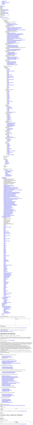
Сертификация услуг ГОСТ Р (11, 30)
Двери (8, 93)
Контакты (3, 4)
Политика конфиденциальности (11, 405)
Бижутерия (8, 106)
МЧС (6, 172)
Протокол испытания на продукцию (12, 24)
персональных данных (23, 327)
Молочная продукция (10, 79)
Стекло (8, 100)
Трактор (8, 141)
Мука (8, 80)
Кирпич (8, 95)
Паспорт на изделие (7, 197)
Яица (8, 88)
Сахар (5, 240)
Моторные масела (9, 136)
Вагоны (8, 140)
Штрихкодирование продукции (11, 62)
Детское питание (9, 74)
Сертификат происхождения (11, 61)
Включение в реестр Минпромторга (12, 64)
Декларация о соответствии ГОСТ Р (7, 362)
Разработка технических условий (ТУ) (9, 194)
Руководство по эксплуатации (11, 41)
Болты (8, 92)
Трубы (5, 256)
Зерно (8, 75)
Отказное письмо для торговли (11, 57)
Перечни (5, 300)
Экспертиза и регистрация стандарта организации (14, 38)
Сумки (8, 110)
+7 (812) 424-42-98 (5, 12)
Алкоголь (8, 69)
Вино (8, 71)
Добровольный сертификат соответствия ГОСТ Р (14, 28)
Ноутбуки (8, 116)
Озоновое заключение (7, 214)
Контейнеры (9, 145)
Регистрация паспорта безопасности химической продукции (16, 39)
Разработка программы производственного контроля (15, 33)
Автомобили (6, 283)
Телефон (5, 270)
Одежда (8, 109)
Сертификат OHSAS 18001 (8, 206)
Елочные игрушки (6, 277)
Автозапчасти (9, 139)
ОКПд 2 (7, 161)
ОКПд (6, 164)
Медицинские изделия (10, 124)
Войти (1, 7)
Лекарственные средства (10, 123)
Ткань (8, 111)
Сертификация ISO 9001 (10, 52)
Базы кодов (3, 3)
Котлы (8, 146)
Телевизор (8, 118)
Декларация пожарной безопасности (7, 367)
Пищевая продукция (10, 82)
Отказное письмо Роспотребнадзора (9, 209)
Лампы (8, 97)
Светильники (9, 117)
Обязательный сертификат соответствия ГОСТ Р (14, 27)
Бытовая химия (9, 132)
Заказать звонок (2, 6)
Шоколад (8, 87)
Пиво (8, 81)
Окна (8, 98)
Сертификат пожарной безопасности (12, 45)
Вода (8, 73)
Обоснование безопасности (11, 42)
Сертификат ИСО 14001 (10, 54)
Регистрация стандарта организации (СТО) (13, 35)
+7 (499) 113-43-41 (5, 9)
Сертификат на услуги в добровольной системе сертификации (16, 29)
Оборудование (9, 148)
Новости (3, 1)
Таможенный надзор (7, 309)
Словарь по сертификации (6, 2)
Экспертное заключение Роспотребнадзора (10, 205)
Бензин (5, 281)
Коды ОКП (7, 162)
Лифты (5, 266)
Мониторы (5, 267)
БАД (8, 70)
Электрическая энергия (10, 154)
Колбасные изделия (10, 76)
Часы (8, 120)
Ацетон (8, 135)
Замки (8, 94)
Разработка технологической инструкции (10, 201)
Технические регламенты (7, 302)
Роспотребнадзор (8, 171)
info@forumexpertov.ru (5, 13)
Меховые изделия (9, 108)
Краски (8, 96)
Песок (8, 99)
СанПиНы (5, 301)
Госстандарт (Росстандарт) (9, 170)
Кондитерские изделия (10, 77)
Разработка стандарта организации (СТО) (13, 37)
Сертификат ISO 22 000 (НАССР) (12, 53)
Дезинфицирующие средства (8, 272)
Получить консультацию (4, 17)
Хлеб (8, 86)
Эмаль (8, 104)
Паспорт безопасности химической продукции (14, 40)
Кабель (5, 249)
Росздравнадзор (8, 174)
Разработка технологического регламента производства (15, 34)
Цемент (8, 103)
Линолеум (5, 252)
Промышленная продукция (11, 150)
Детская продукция (10, 128)
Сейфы (8, 151)
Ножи (8, 147)
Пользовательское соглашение (20, 405)
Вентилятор (9, 114)
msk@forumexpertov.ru (5, 10)
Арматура (5, 245)
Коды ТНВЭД (8, 163)
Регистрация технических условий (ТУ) (13, 36)
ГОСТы (7, 160)
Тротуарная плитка (10, 101)
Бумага (8, 143)
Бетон (5, 246)
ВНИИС (7, 173)
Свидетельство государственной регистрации (14, 49)
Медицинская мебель (7, 275)
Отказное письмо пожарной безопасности (13, 58)
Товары (5, 295)
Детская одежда (9, 107)
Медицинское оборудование (11, 125)
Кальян (8, 144)
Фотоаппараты (9, 119)
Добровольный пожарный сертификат (12, 46)
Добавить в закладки (3, 405)
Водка (8, 72)
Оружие (8, 149)
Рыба (8, 83)
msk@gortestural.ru (12, 340)
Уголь (8, 102)
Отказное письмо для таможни (11, 59)
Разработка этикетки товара (8, 191)
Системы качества (10, 152)
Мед (7, 78)
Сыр (8, 85)
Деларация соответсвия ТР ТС (11, 23)
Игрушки (8, 129)
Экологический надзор (9, 175)
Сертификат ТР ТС (6, 186)
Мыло (5, 279)
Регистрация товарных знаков (8, 213)
